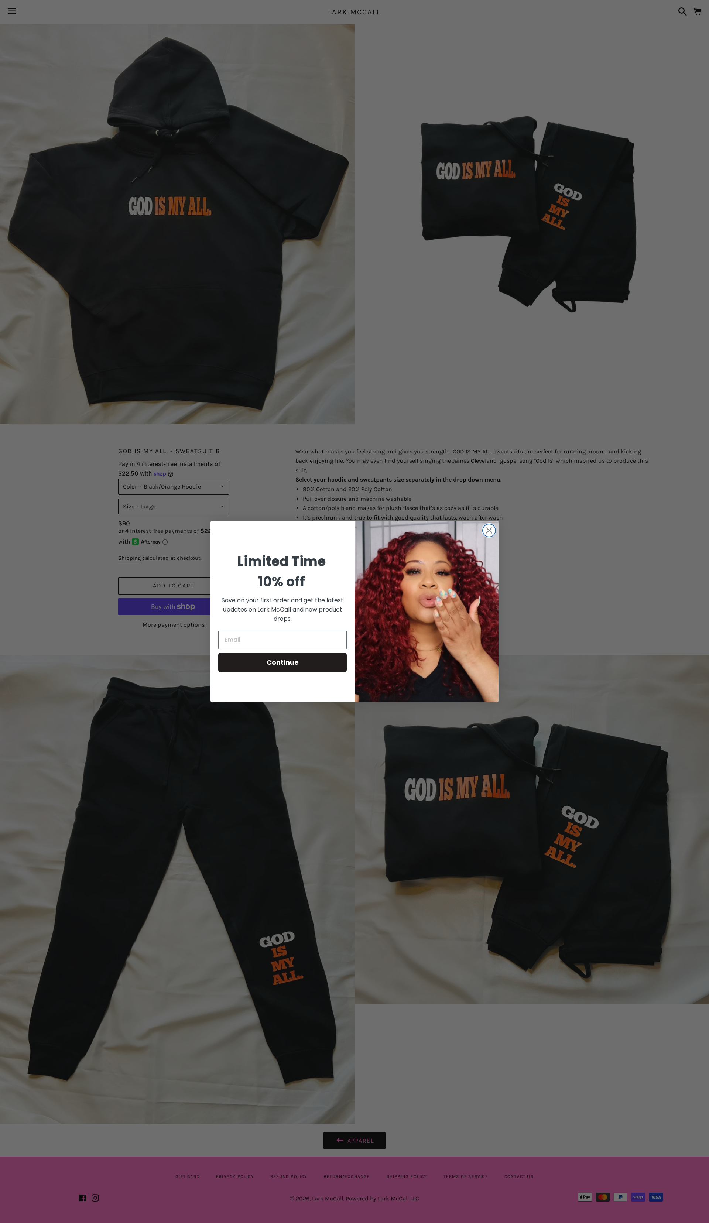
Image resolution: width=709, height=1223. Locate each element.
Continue (283, 662)
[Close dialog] (489, 530)
